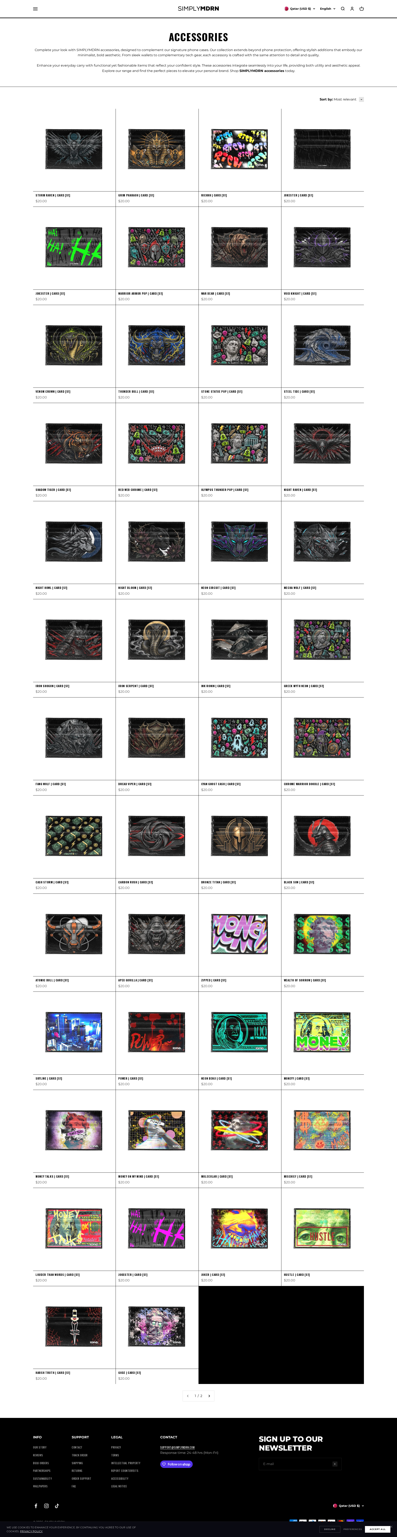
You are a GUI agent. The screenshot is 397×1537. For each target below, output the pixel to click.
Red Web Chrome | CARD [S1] (138, 490)
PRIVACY (116, 1447)
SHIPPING (77, 1463)
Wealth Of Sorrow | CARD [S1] (305, 980)
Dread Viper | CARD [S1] (135, 784)
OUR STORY (40, 1447)
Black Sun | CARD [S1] (299, 882)
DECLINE (329, 1529)
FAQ (74, 1486)
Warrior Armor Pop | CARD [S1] (140, 293)
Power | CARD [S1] (130, 1078)
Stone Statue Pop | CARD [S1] (222, 391)
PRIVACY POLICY (31, 1531)
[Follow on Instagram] (46, 1506)
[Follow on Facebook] (36, 1506)
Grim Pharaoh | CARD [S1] (136, 195)
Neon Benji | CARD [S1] (216, 1078)
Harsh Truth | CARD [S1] (53, 1373)
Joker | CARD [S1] (213, 1275)
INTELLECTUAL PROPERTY (125, 1463)
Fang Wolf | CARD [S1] (51, 784)
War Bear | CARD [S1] (215, 293)
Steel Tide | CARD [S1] (299, 391)
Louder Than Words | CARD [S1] (58, 1275)
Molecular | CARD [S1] (217, 1176)
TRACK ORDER (80, 1455)
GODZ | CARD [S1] (129, 1373)
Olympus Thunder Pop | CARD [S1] (225, 490)
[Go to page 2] (209, 1396)
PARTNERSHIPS (42, 1471)
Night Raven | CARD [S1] (300, 490)
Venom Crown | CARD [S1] (53, 391)
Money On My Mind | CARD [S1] (138, 1176)
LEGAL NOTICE (119, 1486)
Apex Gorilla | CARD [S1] (135, 980)
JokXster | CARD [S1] (133, 1275)
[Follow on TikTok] (57, 1506)
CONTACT (77, 1447)
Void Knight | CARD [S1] (300, 293)
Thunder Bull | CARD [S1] (136, 391)
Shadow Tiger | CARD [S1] (53, 490)
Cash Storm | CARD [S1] (52, 882)
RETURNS (77, 1471)
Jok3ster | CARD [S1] (50, 293)
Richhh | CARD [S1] (214, 195)
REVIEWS (38, 1455)
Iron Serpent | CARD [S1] (136, 686)
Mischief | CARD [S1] (298, 1176)
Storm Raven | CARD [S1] (53, 195)
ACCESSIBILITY (119, 1479)
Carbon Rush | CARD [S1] (135, 882)
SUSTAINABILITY (42, 1479)
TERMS (115, 1455)
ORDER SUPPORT (81, 1479)
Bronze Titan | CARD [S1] (218, 882)
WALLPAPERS (40, 1486)
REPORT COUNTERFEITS (125, 1471)
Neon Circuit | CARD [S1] (218, 588)
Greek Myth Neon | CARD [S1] (304, 686)
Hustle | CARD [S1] (297, 1275)
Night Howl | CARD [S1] (51, 588)
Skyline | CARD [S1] (49, 1078)
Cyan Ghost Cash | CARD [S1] (221, 784)
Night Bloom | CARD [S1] (135, 588)
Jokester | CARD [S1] (298, 195)
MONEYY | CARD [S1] (297, 1078)
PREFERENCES (352, 1529)
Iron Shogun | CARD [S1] (52, 686)
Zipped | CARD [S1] (213, 980)
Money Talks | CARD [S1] (52, 1176)
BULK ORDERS (41, 1463)
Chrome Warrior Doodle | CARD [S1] (309, 784)
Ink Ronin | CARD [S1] (216, 686)
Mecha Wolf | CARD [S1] (300, 588)
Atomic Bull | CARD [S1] (52, 980)
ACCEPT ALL (378, 1529)
